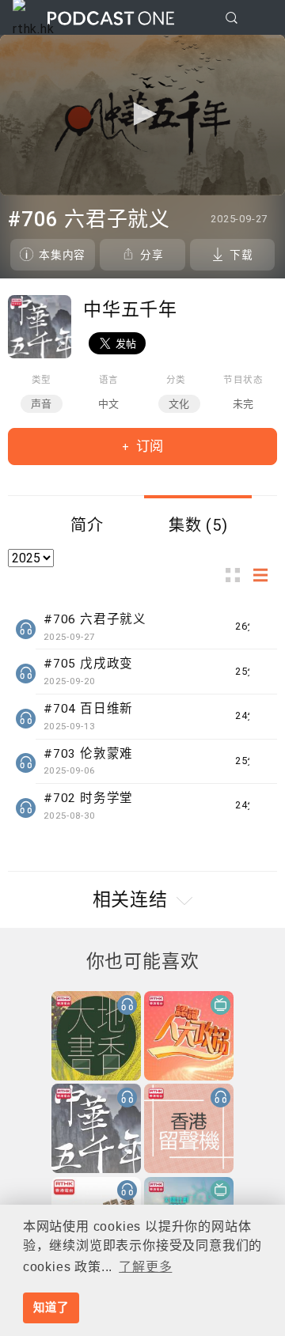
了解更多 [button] (145, 1267)
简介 (87, 525)
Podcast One (111, 18)
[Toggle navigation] (260, 18)
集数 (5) (198, 525)
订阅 (148, 446)
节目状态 (243, 379)
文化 (180, 404)
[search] (231, 18)
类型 (42, 379)
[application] (142, 115)
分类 (176, 379)
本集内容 (62, 254)
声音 (42, 404)
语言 (109, 379)
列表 (265, 575)
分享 (152, 254)
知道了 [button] (50, 1307)
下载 (241, 254)
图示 (237, 575)
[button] (142, 114)
